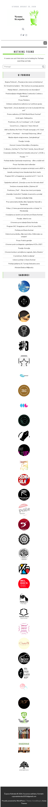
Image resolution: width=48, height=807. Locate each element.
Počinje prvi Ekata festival (24, 230)
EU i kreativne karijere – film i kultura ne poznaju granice (24, 86)
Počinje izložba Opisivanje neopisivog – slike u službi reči (24, 161)
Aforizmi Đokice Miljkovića (24, 267)
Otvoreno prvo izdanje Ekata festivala (24, 222)
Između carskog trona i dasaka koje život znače (24, 172)
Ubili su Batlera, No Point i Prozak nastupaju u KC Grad (24, 130)
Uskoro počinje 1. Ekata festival (24, 260)
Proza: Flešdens (24, 100)
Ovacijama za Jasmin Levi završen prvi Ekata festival (24, 215)
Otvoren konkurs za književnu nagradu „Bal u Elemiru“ (24, 252)
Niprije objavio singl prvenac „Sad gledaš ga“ (24, 137)
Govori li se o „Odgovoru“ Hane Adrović (24, 126)
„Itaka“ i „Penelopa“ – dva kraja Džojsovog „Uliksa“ (24, 133)
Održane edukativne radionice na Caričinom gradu (24, 104)
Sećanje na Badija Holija (24, 198)
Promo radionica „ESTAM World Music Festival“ (24, 114)
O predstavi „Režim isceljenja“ (24, 256)
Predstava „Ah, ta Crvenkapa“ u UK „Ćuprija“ (24, 122)
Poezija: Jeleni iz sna (24, 218)
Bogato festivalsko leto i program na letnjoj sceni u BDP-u (24, 168)
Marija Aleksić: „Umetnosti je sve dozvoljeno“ (24, 90)
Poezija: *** (24, 157)
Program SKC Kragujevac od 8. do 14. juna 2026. (24, 226)
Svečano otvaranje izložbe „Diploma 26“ (24, 186)
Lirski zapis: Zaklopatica (24, 118)
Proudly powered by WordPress (13, 801)
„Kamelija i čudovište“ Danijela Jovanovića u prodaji (24, 194)
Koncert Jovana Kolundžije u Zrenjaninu (24, 145)
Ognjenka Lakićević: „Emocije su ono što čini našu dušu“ (24, 182)
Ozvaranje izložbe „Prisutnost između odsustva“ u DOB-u (24, 153)
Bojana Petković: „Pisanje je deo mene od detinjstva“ (24, 82)
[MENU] (45, 43)
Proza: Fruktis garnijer (24, 240)
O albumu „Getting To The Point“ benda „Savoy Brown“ (24, 149)
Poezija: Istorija (24, 141)
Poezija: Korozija (24, 248)
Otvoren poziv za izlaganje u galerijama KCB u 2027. (24, 244)
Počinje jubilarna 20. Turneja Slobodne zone (24, 264)
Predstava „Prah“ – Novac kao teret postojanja (24, 190)
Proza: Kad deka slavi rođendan (24, 164)
